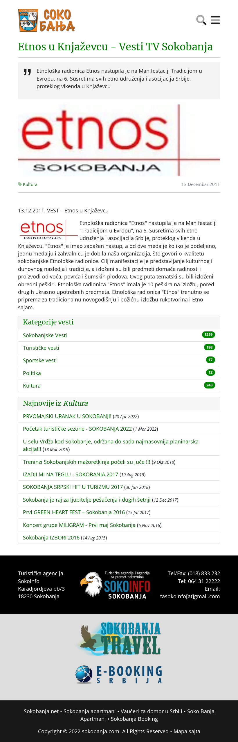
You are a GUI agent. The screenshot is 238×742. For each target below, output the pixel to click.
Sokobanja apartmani (90, 711)
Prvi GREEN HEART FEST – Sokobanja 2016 (74, 512)
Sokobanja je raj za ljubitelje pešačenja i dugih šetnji (87, 499)
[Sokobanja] (119, 642)
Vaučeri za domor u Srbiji (151, 711)
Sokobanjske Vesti (45, 335)
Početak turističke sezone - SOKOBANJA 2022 (77, 428)
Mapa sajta (187, 731)
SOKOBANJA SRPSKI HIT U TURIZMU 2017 (73, 486)
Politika (32, 373)
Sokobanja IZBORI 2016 (51, 537)
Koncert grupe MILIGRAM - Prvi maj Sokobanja (79, 524)
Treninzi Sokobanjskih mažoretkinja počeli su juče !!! (86, 461)
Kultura (29, 184)
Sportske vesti (40, 360)
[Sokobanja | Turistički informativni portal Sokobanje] (47, 20)
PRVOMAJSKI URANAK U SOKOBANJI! (67, 416)
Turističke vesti (41, 347)
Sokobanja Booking (134, 718)
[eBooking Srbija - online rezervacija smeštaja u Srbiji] (119, 678)
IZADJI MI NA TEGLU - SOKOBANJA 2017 (70, 474)
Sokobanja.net (41, 711)
